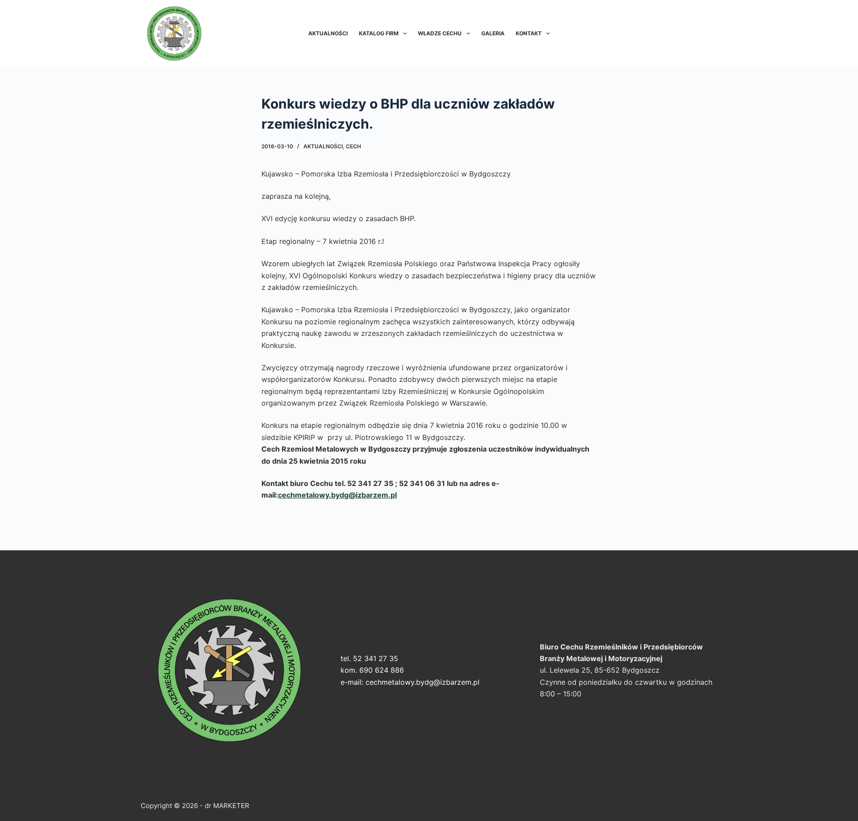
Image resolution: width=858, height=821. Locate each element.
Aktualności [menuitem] (328, 33)
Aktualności (323, 146)
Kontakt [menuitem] (529, 33)
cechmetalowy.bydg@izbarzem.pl (422, 682)
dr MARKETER (226, 805)
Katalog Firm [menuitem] (379, 33)
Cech (353, 146)
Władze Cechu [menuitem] (440, 33)
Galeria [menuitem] (493, 33)
